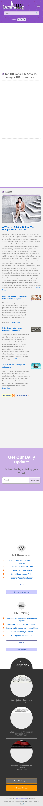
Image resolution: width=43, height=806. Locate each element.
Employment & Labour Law (21, 635)
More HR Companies (21, 781)
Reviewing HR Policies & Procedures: (22, 624)
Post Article (7, 395)
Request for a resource (22, 592)
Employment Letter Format (22, 570)
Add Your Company (21, 788)
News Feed (18, 801)
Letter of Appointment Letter (22, 578)
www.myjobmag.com (21, 798)
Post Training (21, 649)
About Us (36, 801)
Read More (16, 322)
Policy (6, 801)
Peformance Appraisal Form (22, 567)
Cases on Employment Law (22, 632)
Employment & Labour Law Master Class (22, 628)
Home (21, 803)
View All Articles (22, 395)
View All (21, 584)
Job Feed (11, 801)
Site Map (24, 801)
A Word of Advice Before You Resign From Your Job (18, 228)
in (24, 20)
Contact (30, 801)
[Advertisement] (21, 47)
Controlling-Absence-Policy (22, 574)
